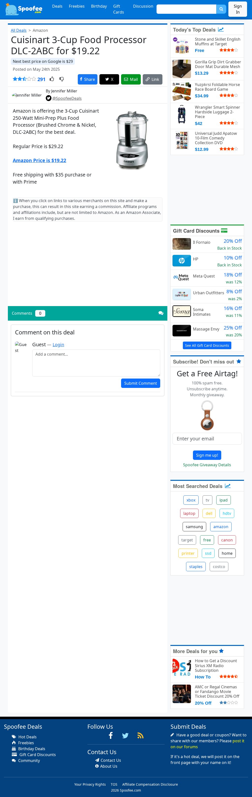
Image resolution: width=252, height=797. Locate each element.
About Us (108, 766)
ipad (224, 500)
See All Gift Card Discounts (207, 345)
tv (207, 500)
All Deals (19, 30)
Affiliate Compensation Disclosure (150, 784)
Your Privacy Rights (90, 784)
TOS (114, 784)
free (207, 540)
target (187, 540)
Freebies (77, 6)
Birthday (99, 6)
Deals (57, 6)
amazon (220, 526)
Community (28, 760)
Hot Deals (27, 737)
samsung (194, 526)
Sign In (238, 9)
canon (227, 540)
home (227, 553)
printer (188, 553)
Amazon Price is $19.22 (39, 160)
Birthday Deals (31, 748)
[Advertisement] (87, 267)
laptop (189, 513)
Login (58, 344)
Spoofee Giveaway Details (207, 465)
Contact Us (111, 760)
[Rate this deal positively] (51, 79)
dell (209, 513)
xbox (191, 500)
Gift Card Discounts (197, 230)
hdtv (227, 513)
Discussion (143, 6)
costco (219, 566)
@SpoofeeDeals (67, 98)
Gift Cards (118, 9)
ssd (208, 553)
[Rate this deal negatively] (61, 79)
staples (196, 566)
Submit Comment (140, 383)
